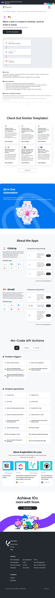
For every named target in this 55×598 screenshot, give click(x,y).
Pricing (12, 547)
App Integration (27, 560)
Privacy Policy (15, 588)
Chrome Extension (15, 565)
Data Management (39, 562)
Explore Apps (14, 544)
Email (24, 562)
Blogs (11, 549)
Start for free (27, 508)
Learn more (7, 2)
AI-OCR (25, 565)
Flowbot (12, 578)
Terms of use (8, 588)
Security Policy (23, 588)
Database (13, 568)
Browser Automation (39, 568)
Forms (35, 560)
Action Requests (14, 560)
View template (9, 141)
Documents (26, 568)
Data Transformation (40, 565)
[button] (49, 7)
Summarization (14, 562)
